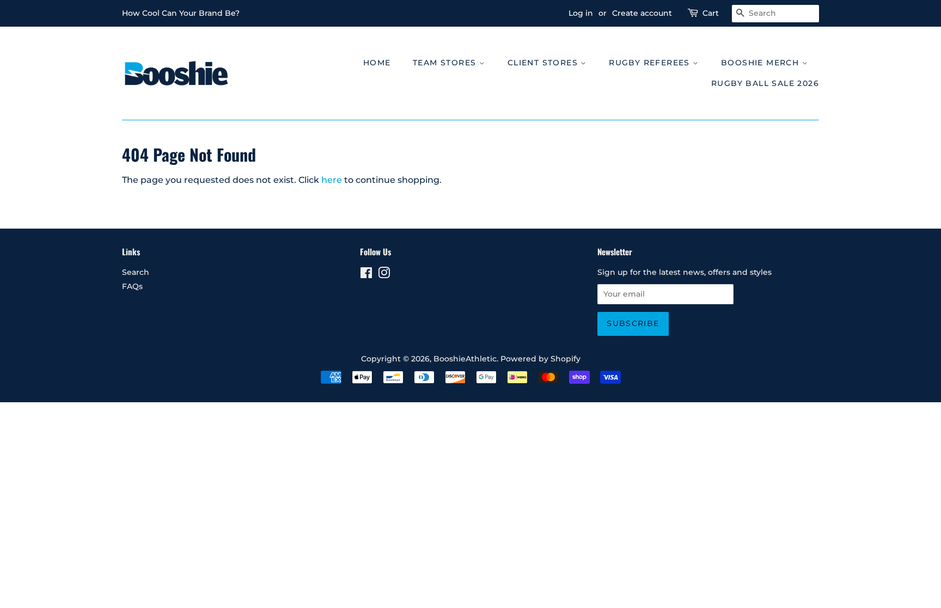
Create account (642, 13)
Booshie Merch (761, 62)
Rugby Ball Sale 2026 (765, 83)
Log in (581, 13)
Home (377, 62)
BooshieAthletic (465, 358)
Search (135, 272)
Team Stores (446, 62)
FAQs (132, 286)
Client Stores (544, 62)
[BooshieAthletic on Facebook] (366, 275)
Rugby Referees (651, 62)
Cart (710, 13)
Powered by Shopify (540, 358)
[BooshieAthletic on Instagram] (384, 275)
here (331, 180)
